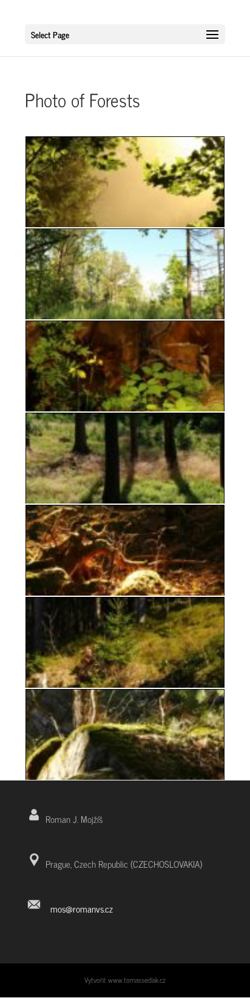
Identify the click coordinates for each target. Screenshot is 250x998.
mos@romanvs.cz (81, 908)
